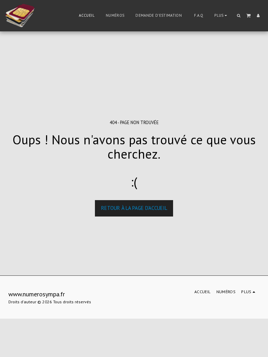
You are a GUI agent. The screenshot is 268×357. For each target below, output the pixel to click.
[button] (238, 15)
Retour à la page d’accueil (134, 208)
